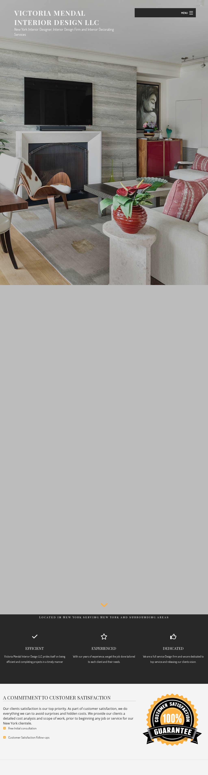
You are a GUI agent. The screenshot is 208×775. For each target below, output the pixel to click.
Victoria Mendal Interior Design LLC (56, 17)
